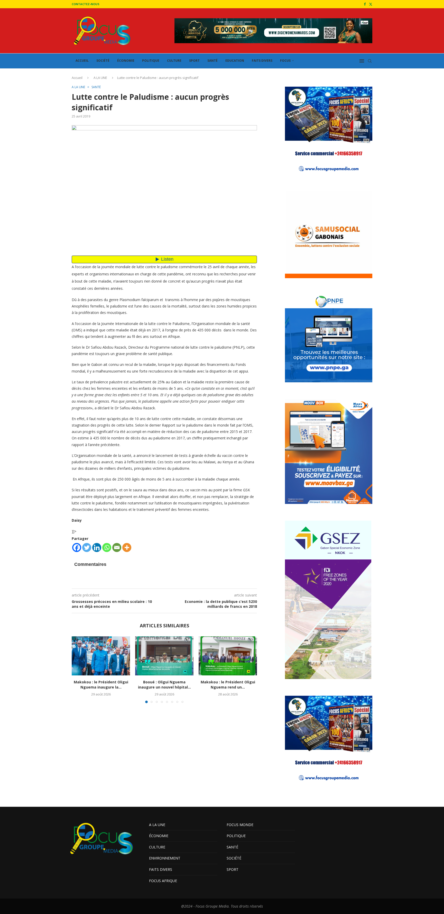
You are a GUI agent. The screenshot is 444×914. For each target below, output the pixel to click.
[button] (78, 669)
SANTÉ (212, 60)
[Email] (116, 547)
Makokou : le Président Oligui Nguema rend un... (228, 685)
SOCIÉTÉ (102, 60)
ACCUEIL (82, 60)
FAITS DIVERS (262, 60)
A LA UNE (100, 77)
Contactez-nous (85, 4)
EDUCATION (234, 60)
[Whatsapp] (106, 547)
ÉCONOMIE (125, 60)
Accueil (77, 77)
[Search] (369, 60)
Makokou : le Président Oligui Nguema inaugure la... (101, 685)
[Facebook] (365, 4)
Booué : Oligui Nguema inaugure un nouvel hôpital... (164, 685)
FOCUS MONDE (240, 824)
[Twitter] (370, 4)
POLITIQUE (150, 60)
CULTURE (174, 60)
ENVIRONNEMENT (164, 858)
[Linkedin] (96, 547)
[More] (126, 547)
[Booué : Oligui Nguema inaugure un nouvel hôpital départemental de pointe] (164, 655)
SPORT (194, 60)
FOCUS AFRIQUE (163, 880)
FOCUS (285, 60)
